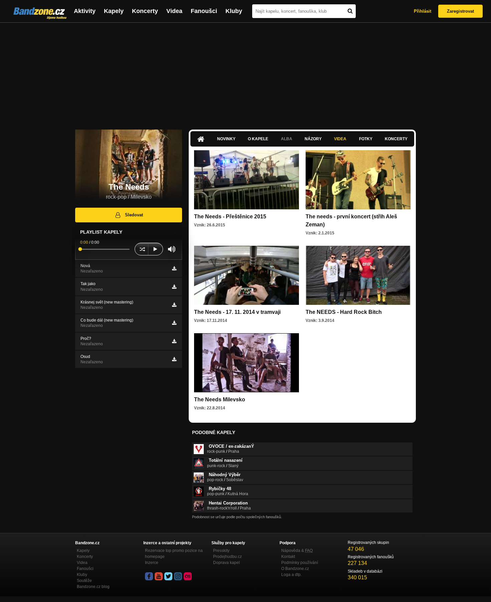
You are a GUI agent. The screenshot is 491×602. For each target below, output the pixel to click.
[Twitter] (168, 576)
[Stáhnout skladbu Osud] (174, 359)
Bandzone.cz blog (93, 586)
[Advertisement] (245, 73)
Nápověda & (297, 550)
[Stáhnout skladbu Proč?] (174, 341)
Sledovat (134, 214)
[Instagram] (178, 576)
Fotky (365, 139)
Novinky (226, 139)
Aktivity (85, 11)
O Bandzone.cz (295, 568)
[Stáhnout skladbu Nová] (174, 268)
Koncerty (145, 11)
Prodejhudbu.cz (227, 556)
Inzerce (151, 562)
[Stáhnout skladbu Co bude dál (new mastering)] (174, 323)
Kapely (114, 11)
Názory (313, 139)
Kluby (233, 11)
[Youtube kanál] (159, 576)
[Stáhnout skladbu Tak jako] (174, 286)
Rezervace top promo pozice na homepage (174, 553)
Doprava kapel (226, 562)
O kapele (258, 139)
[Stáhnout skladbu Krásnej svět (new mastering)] (174, 305)
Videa (174, 11)
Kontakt (288, 556)
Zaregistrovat (460, 11)
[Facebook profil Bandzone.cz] (149, 576)
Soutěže (84, 580)
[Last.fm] (188, 576)
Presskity (221, 550)
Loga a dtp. (291, 574)
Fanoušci (204, 11)
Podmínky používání (299, 562)
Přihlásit (422, 11)
